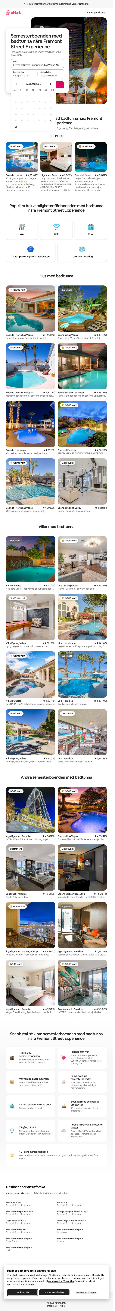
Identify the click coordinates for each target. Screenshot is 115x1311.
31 (16, 126)
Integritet (52, 1306)
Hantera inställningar (86, 1292)
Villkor (62, 1306)
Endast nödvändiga (54, 1292)
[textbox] (24, 75)
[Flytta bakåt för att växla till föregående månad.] (16, 84)
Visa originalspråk (80, 4)
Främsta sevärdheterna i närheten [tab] (50, 1193)
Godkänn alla (22, 1292)
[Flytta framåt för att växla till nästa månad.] (51, 84)
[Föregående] (51, 136)
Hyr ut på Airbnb (96, 12)
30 (51, 120)
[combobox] (37, 65)
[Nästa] (61, 136)
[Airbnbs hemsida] (13, 12)
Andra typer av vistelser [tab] (17, 1193)
